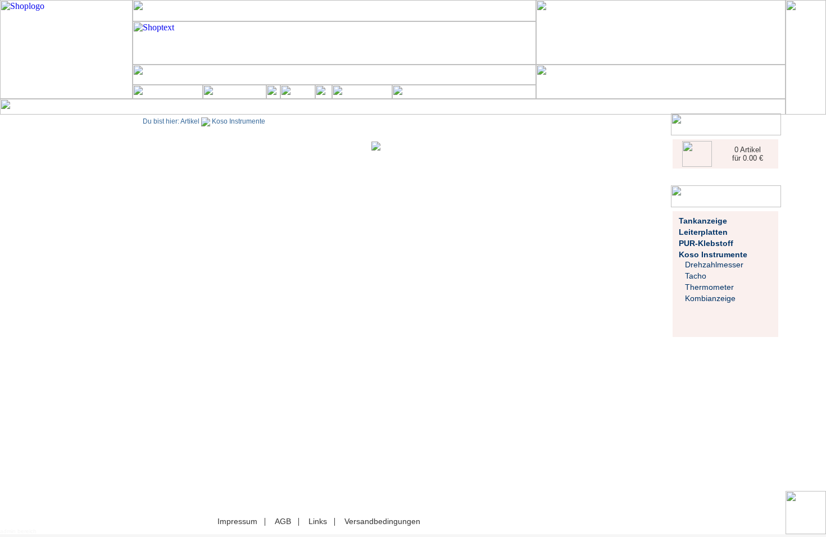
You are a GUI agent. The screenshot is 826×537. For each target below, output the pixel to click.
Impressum (237, 521)
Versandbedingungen (382, 521)
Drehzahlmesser (714, 264)
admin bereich (18, 531)
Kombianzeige (710, 298)
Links (317, 521)
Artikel (189, 121)
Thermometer (709, 287)
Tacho (695, 275)
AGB (283, 521)
